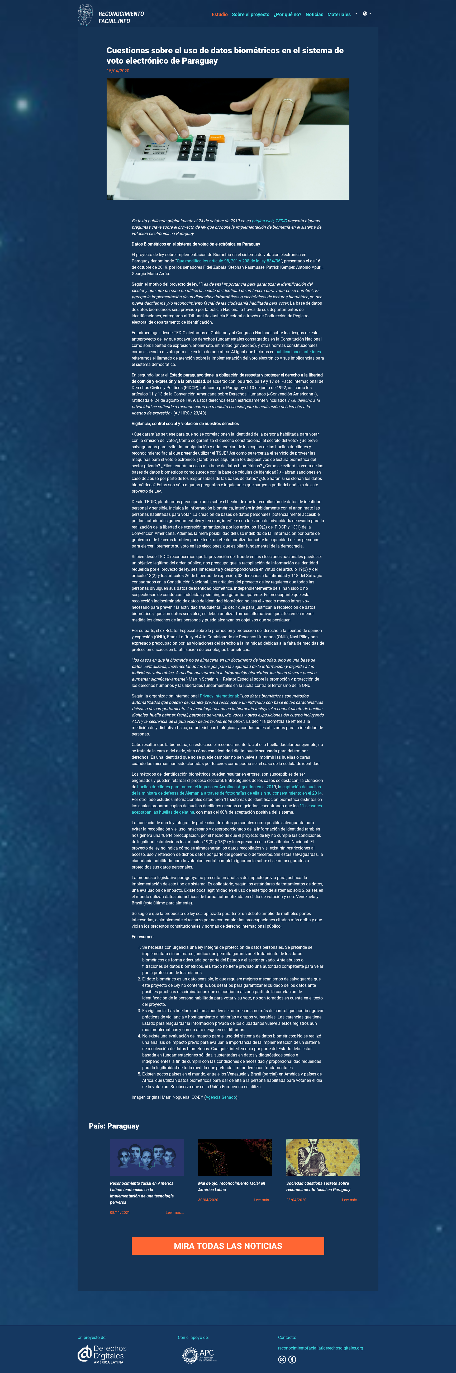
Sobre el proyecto (250, 14)
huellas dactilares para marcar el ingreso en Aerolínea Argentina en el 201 (205, 786)
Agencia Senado (221, 1097)
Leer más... (175, 1212)
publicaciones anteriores (298, 351)
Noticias (314, 14)
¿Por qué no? (287, 14)
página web (262, 220)
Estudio (220, 14)
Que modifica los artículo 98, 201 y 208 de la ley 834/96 (229, 260)
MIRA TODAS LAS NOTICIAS (228, 1246)
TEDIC (281, 220)
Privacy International (219, 696)
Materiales (339, 14)
